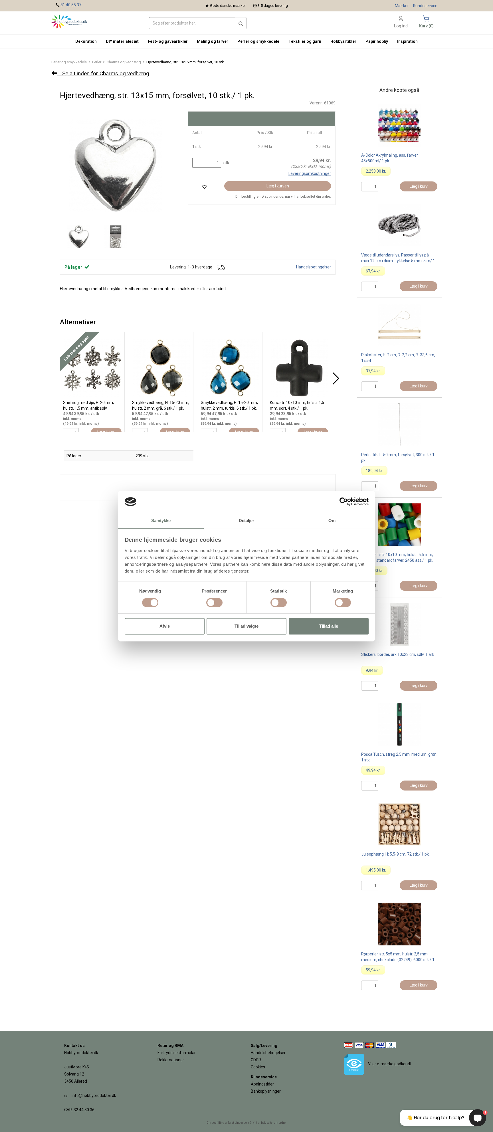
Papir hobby (376, 41)
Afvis (164, 626)
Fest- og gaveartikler (168, 41)
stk (225, 162)
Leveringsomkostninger (309, 173)
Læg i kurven (277, 186)
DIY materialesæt (122, 41)
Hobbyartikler (343, 41)
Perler (96, 62)
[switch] (214, 602)
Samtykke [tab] (161, 520)
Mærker (402, 5)
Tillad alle (328, 626)
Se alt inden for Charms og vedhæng (103, 73)
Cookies (258, 1067)
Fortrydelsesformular (176, 1052)
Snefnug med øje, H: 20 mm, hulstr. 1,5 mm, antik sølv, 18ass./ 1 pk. (88, 408)
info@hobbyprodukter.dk (94, 1095)
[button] (240, 23)
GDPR (256, 1060)
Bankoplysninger (266, 1091)
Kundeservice (425, 5)
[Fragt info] (221, 267)
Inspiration (407, 41)
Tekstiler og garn (304, 41)
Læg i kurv (419, 186)
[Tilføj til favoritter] (204, 186)
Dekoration (86, 41)
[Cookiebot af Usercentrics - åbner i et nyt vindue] (344, 502)
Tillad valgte (246, 626)
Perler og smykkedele (69, 62)
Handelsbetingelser (313, 267)
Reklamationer (170, 1060)
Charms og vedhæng (124, 62)
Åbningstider (262, 1084)
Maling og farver (212, 41)
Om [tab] (332, 520)
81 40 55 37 (70, 5)
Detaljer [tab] (246, 520)
